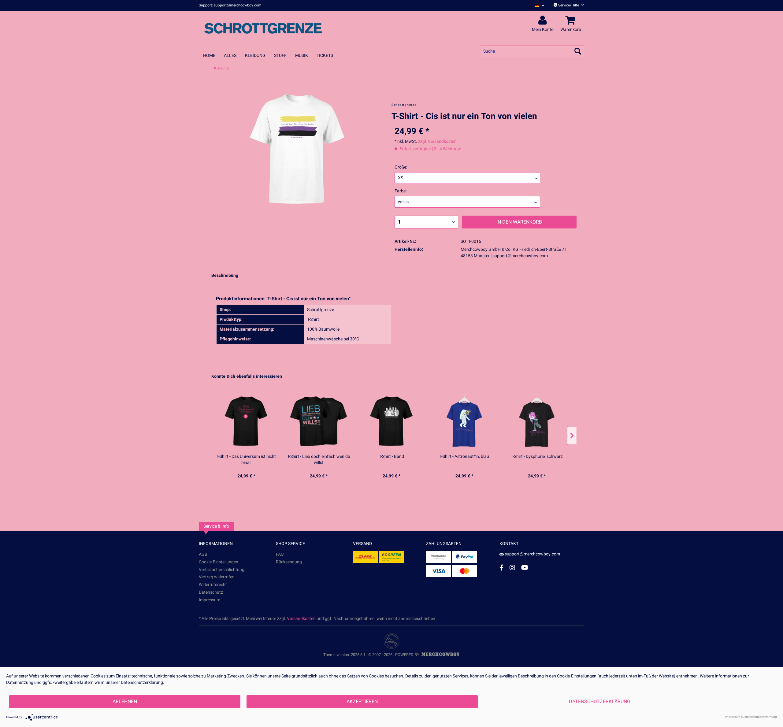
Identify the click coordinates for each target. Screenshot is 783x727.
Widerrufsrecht (213, 584)
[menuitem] (537, 5)
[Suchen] (577, 51)
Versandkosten (301, 618)
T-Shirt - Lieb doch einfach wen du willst (318, 460)
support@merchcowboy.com (532, 554)
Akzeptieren (362, 701)
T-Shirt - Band (391, 457)
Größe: (401, 167)
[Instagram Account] (512, 567)
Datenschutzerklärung (599, 701)
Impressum (209, 600)
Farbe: (400, 191)
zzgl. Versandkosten (437, 141)
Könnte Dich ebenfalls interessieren (246, 376)
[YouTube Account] (524, 567)
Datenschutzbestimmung (759, 717)
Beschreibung (224, 275)
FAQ (280, 554)
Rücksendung (289, 562)
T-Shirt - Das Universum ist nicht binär (246, 460)
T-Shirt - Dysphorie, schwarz (537, 457)
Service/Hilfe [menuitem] (568, 5)
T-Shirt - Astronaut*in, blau (464, 457)
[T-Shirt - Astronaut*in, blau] (464, 421)
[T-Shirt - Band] (391, 421)
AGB (203, 554)
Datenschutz (211, 592)
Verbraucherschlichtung (221, 569)
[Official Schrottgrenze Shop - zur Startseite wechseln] (263, 28)
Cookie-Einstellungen (218, 562)
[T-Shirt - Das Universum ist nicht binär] (246, 421)
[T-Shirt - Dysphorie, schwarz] (537, 421)
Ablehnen (125, 701)
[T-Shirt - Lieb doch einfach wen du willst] (319, 421)
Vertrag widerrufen (217, 577)
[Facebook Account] (501, 567)
